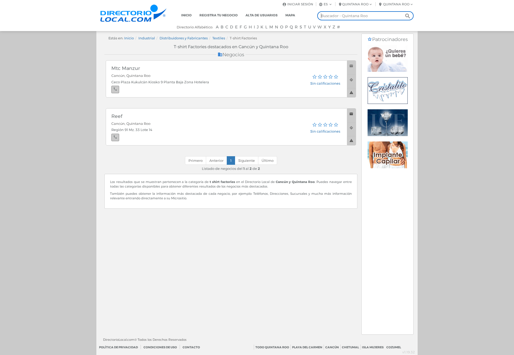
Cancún (332, 347)
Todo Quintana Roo (272, 347)
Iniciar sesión (299, 4)
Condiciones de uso (160, 347)
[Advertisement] (387, 254)
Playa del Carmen (307, 347)
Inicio (186, 15)
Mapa (290, 15)
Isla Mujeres (373, 347)
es (325, 4)
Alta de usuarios (261, 15)
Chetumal (350, 347)
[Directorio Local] (137, 13)
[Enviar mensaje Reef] (351, 115)
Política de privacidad (118, 347)
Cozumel (393, 347)
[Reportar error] (351, 92)
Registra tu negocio (218, 15)
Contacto (191, 347)
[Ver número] (115, 89)
